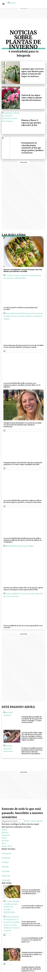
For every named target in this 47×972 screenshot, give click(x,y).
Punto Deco (30, 19)
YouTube (6, 871)
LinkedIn (6, 880)
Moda (4, 829)
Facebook (43, 4)
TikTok (5, 867)
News (30, 10)
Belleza (30, 4)
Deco (30, 15)
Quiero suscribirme (34, 821)
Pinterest (6, 876)
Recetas (30, 12)
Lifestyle (30, 7)
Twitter (5, 862)
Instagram (38, 4)
